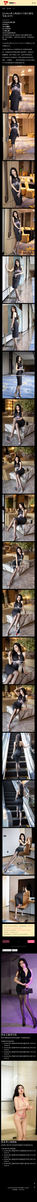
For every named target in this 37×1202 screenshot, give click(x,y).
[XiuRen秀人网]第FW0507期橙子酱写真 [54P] (18, 1163)
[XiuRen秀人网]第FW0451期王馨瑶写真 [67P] (18, 1048)
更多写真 (11, 1041)
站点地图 (20, 1188)
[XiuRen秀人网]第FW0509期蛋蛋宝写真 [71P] (18, 1155)
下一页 (31, 941)
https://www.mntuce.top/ (24, 930)
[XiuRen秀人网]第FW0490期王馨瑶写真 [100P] (19, 1043)
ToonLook (21, 1189)
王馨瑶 (15, 950)
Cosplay (26, 1188)
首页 (3, 8)
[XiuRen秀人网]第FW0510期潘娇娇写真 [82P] (18, 1151)
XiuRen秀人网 (7, 950)
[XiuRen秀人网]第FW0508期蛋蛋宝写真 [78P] (18, 1159)
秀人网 (9, 8)
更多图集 (13, 1149)
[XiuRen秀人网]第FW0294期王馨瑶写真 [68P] (18, 1056)
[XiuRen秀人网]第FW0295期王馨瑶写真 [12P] (18, 1052)
